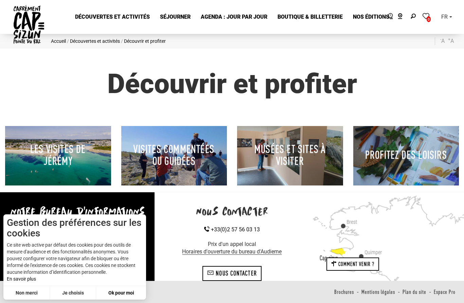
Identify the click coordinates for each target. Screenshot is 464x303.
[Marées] (388, 17)
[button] (112, 17)
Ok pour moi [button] (121, 293)
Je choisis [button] (73, 293)
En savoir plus (21, 279)
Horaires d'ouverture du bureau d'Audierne (232, 251)
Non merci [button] (27, 293)
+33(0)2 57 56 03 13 (235, 229)
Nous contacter (235, 273)
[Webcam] (403, 17)
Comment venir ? (356, 264)
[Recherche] (414, 17)
